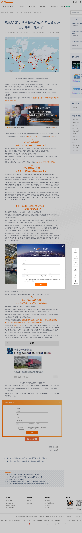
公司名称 (24, 260)
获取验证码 (43, 276)
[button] (63, 246)
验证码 (50, 273)
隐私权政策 (55, 279)
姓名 (24, 266)
